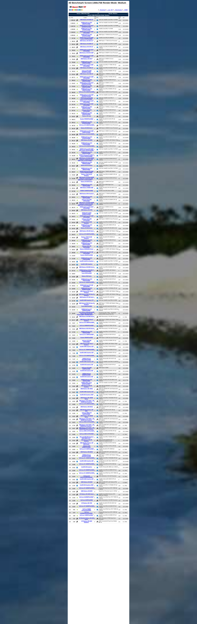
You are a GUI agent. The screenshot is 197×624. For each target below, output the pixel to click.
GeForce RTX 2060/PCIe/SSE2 (86, 91)
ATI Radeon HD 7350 (86, 503)
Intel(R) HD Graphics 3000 (86, 485)
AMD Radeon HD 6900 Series (86, 267)
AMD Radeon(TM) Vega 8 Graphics (86, 292)
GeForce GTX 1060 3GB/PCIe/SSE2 (87, 368)
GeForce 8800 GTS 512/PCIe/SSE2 (87, 413)
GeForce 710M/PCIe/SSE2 (86, 515)
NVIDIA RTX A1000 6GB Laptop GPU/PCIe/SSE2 (86, 98)
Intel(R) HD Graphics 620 (86, 376)
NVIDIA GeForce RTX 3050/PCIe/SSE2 (86, 113)
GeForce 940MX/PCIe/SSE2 (87, 325)
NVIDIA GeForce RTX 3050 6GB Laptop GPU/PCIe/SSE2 (86, 149)
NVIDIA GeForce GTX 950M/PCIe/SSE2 (86, 289)
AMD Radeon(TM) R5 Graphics (86, 440)
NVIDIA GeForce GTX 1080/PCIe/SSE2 (86, 89)
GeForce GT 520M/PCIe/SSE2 (86, 506)
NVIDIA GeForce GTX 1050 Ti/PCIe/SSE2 (86, 216)
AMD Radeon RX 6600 (86, 140)
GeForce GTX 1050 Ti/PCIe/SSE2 (87, 219)
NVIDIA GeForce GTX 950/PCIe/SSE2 (86, 225)
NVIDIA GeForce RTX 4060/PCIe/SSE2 (86, 107)
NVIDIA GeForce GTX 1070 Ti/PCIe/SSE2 (86, 101)
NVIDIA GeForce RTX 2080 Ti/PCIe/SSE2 (86, 65)
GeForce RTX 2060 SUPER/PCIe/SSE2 (87, 71)
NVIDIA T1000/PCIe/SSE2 (86, 190)
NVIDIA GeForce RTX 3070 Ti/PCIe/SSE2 (86, 50)
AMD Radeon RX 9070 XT (86, 40)
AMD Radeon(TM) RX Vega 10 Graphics (86, 304)
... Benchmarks (118, 9)
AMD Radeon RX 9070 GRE (86, 52)
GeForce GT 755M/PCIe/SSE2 (86, 349)
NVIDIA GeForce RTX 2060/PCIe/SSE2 (86, 80)
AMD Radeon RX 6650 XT (86, 67)
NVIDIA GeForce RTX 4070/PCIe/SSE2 (86, 29)
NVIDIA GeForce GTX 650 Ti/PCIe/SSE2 (86, 285)
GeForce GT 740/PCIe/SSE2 (87, 334)
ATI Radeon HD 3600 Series (87, 494)
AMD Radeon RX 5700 (86, 209)
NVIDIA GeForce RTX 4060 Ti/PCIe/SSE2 (86, 32)
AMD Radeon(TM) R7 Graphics (86, 386)
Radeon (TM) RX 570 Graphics (86, 175)
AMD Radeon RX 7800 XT (86, 73)
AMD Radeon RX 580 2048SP (86, 134)
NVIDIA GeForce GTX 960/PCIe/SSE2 (86, 197)
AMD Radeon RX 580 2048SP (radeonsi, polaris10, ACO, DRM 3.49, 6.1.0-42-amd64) (86, 178)
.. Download (102, 9)
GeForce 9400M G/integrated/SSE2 (86, 509)
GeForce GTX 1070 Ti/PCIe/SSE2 (87, 110)
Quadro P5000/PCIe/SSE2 (86, 119)
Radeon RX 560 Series (86, 228)
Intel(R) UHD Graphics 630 (86, 346)
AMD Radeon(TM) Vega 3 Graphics (86, 344)
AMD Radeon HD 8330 (86, 482)
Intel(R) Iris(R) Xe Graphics (87, 261)
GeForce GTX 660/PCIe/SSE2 (86, 234)
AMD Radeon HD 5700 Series (86, 328)
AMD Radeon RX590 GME (86, 187)
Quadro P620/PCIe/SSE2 (86, 255)
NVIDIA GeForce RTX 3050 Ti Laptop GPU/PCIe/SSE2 (86, 155)
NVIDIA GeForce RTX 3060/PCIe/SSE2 (86, 62)
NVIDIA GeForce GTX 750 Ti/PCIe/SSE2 (86, 252)
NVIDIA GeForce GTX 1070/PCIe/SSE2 (86, 137)
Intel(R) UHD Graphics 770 (86, 300)
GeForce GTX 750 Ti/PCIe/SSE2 (86, 246)
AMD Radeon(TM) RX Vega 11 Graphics (86, 295)
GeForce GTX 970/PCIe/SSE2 (86, 146)
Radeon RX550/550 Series (86, 249)
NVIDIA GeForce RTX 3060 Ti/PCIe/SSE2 (86, 104)
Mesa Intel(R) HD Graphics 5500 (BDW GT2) (87, 437)
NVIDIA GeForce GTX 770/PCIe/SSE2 (86, 258)
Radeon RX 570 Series (86, 165)
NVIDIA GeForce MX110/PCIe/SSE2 (86, 359)
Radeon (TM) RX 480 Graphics (86, 237)
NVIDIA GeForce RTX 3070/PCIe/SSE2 (86, 35)
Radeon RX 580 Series (86, 128)
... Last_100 (110, 9)
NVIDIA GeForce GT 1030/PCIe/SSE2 (87, 310)
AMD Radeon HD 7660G (86, 388)
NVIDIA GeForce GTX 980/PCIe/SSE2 (86, 169)
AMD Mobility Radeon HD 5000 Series (86, 443)
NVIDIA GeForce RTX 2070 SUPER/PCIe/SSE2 (86, 83)
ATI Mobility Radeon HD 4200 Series (86, 518)
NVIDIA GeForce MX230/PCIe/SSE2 (86, 455)
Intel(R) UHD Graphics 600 (86, 479)
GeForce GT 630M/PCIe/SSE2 (86, 470)
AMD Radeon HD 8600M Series (86, 416)
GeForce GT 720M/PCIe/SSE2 (86, 457)
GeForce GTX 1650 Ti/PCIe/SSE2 (87, 200)
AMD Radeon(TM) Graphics (86, 193)
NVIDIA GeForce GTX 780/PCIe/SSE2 (86, 185)
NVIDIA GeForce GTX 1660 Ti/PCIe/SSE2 (86, 77)
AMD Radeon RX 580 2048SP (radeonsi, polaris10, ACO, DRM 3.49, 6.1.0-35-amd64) (86, 159)
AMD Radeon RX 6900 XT (86, 19)
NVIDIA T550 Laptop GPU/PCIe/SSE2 (86, 383)
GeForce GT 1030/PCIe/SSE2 (86, 282)
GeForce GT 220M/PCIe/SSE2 (86, 473)
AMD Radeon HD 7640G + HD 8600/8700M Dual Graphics (86, 428)
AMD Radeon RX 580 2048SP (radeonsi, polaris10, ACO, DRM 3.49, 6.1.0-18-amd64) (86, 204)
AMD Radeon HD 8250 (86, 491)
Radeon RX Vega (86, 116)
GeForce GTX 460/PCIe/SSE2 (86, 322)
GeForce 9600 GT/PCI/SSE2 (87, 433)
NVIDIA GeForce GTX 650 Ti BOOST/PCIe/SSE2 (86, 270)
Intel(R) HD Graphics (86, 467)
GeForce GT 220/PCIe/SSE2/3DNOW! (86, 476)
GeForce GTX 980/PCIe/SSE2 (86, 125)
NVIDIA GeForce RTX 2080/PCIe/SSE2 (86, 86)
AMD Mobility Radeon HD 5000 (86, 410)
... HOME (125, 9)
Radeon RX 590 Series (86, 181)
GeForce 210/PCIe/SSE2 (86, 500)
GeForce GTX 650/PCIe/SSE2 (86, 355)
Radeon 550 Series (87, 276)
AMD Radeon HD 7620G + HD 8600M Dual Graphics (86, 419)
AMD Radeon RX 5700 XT (86, 46)
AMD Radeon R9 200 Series (87, 231)
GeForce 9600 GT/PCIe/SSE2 (86, 421)
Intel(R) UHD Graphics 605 (86, 460)
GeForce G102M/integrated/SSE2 (86, 512)
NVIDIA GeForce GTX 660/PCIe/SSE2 (86, 243)
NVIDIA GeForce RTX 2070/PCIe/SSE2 (86, 122)
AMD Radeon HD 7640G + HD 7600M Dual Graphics (86, 401)
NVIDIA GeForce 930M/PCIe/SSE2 (86, 374)
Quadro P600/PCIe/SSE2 (86, 337)
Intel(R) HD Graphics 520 (86, 370)
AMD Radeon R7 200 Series (87, 297)
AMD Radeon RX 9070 (86, 58)
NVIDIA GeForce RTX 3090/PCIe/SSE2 (86, 163)
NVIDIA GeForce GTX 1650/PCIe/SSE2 (86, 152)
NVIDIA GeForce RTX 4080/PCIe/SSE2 (86, 23)
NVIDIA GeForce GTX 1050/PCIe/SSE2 (86, 240)
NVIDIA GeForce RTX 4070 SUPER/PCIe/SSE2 (86, 26)
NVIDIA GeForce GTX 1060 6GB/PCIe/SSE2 (86, 131)
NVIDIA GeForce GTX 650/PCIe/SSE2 (86, 332)
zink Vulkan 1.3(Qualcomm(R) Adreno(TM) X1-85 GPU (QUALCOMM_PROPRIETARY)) (85, 313)
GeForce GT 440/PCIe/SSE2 (87, 448)
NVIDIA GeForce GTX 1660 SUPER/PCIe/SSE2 (86, 95)
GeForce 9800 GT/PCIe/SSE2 (86, 430)
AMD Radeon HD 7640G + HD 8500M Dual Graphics (86, 425)
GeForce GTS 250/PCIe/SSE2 (86, 403)
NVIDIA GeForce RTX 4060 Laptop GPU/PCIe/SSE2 (86, 38)
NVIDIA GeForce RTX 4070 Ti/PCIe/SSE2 (86, 207)
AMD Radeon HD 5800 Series (86, 316)
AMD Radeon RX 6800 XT (86, 43)
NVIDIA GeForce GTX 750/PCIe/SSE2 (86, 279)
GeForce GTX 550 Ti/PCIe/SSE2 (86, 341)
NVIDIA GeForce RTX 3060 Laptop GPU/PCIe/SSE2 (86, 172)
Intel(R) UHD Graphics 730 (86, 361)
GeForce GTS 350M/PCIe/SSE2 (86, 446)
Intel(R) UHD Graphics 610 (86, 391)
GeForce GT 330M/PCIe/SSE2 (86, 464)
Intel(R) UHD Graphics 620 (86, 352)
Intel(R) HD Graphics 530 (86, 364)
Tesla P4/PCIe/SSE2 (87, 273)
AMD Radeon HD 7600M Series (86, 398)
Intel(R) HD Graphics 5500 (86, 394)
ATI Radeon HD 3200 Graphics (86, 521)
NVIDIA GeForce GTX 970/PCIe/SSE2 (86, 143)
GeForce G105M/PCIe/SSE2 (86, 497)
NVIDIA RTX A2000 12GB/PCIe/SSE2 (86, 213)
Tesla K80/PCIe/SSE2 (86, 306)
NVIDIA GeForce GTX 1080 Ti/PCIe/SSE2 (86, 56)
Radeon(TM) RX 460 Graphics (86, 222)
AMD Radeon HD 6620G (86, 451)
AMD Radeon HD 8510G (86, 406)
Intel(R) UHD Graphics (86, 264)
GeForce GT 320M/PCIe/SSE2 (86, 488)
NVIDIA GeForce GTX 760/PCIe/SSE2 (86, 380)
